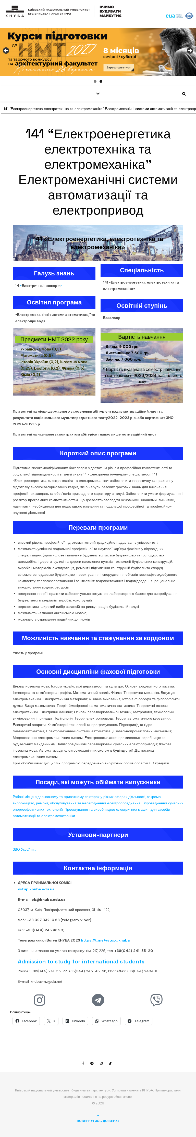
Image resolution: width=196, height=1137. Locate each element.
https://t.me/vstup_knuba (105, 940)
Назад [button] (6, 51)
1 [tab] (95, 81)
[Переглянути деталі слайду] (98, 52)
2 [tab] (101, 81)
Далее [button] (189, 51)
